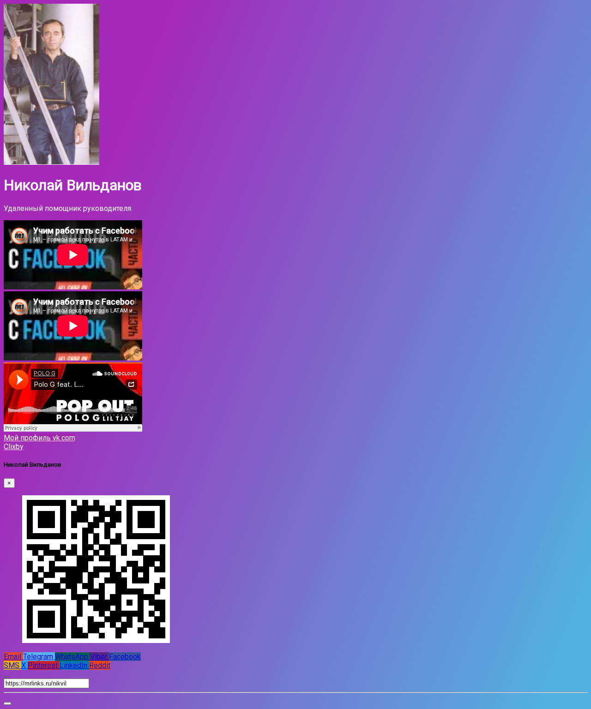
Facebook (125, 656)
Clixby (14, 446)
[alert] (7, 703)
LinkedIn (74, 665)
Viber (99, 656)
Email (13, 656)
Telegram (39, 656)
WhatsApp (72, 656)
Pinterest (44, 665)
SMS (12, 665)
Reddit (99, 665)
